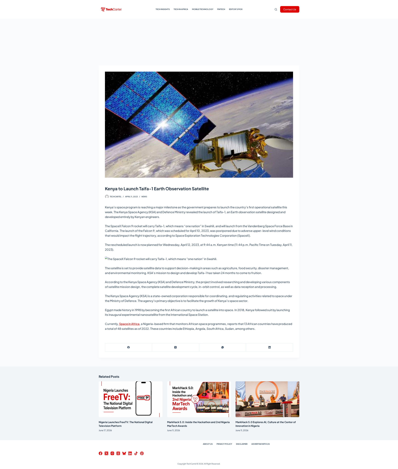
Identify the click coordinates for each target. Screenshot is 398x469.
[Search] (276, 9)
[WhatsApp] (222, 347)
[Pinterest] (142, 453)
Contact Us (289, 9)
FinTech (221, 9)
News (144, 196)
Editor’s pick (236, 9)
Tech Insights (163, 9)
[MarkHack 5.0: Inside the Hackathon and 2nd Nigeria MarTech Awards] (199, 399)
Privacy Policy (224, 444)
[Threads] (118, 453)
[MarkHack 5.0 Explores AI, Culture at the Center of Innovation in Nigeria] (267, 399)
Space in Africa (129, 324)
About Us (208, 444)
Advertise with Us (260, 444)
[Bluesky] (124, 453)
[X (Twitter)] (175, 347)
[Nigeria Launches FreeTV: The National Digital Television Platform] (130, 399)
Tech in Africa (181, 9)
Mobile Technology (202, 9)
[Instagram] (112, 453)
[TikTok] (136, 453)
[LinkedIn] (269, 347)
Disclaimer (242, 444)
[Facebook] (128, 347)
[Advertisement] (199, 42)
